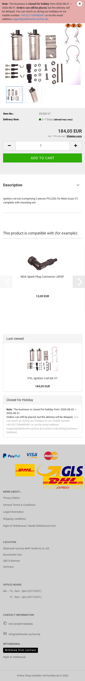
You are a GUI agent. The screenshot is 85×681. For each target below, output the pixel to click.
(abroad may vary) (63, 119)
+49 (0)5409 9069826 (20, 623)
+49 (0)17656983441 (33, 15)
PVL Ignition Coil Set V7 (43, 378)
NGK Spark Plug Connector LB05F (42, 276)
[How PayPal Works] (11, 455)
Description (12, 185)
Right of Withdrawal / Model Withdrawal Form (29, 525)
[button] (9, 145)
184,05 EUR (42, 386)
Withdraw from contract (20, 650)
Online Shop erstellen (29, 675)
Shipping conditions (14, 518)
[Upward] (73, 675)
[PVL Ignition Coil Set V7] (43, 54)
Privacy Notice (11, 497)
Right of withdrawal (14, 657)
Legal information (13, 511)
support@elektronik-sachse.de (30, 19)
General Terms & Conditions (19, 504)
